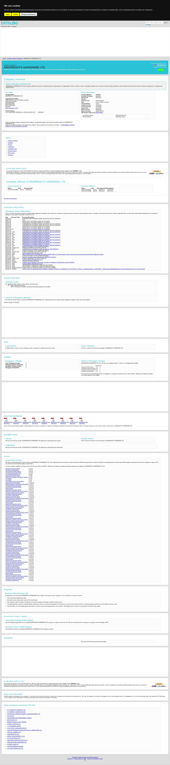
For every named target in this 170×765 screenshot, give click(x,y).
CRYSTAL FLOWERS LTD (14, 732)
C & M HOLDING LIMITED (14, 726)
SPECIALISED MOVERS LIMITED (13, 475)
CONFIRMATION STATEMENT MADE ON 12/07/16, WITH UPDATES (40, 249)
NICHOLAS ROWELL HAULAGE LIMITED (15, 492)
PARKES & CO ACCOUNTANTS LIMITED (16, 126)
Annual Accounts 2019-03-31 (55, 422)
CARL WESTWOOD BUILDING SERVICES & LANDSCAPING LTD (24, 730)
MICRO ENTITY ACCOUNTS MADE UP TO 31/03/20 (36, 236)
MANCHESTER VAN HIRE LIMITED (13, 489)
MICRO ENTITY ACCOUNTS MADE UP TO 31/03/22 (36, 229)
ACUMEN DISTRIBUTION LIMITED (13, 485)
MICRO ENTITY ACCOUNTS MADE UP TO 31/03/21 (36, 233)
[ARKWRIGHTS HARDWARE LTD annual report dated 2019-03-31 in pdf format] (55, 419)
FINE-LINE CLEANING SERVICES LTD (17, 740)
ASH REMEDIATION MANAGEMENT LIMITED (19, 718)
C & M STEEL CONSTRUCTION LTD (16, 728)
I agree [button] (8, 14)
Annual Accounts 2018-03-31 (46, 422)
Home (4, 58)
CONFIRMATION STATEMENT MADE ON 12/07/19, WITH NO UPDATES (41, 240)
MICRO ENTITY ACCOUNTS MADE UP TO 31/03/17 (36, 244)
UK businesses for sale (80, 758)
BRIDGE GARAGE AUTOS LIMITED (16, 722)
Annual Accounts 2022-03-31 (83, 422)
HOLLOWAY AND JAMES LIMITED (13, 471)
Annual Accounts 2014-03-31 (8, 422)
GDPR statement (93, 757)
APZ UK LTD (10, 716)
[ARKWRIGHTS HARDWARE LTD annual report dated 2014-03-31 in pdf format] (8, 419)
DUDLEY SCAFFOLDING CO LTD (16, 736)
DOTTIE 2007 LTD (12, 720)
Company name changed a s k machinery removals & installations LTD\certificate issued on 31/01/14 (48, 262)
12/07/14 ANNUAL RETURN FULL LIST (32, 259)
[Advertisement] (55, 42)
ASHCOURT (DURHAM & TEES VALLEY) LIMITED (17, 477)
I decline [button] (15, 14)
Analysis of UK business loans (95, 758)
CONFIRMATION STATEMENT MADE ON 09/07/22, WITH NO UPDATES (41, 232)
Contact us (70, 758)
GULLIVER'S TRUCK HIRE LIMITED (13, 473)
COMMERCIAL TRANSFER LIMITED (14, 494)
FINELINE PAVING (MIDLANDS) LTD (16, 742)
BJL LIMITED (8, 480)
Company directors (13, 140)
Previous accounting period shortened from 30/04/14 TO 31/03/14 (39, 257)
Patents (10, 144)
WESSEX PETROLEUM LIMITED (13, 468)
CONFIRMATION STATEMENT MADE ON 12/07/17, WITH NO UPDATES (41, 245)
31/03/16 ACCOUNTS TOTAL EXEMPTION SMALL (35, 246)
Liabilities (10, 142)
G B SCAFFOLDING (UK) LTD (15, 748)
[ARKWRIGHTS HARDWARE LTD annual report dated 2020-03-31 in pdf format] (64, 419)
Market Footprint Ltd (83, 757)
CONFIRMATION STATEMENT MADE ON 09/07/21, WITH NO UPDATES (41, 234)
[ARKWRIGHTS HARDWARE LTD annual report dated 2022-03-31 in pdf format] (83, 419)
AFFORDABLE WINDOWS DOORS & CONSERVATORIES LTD (23, 714)
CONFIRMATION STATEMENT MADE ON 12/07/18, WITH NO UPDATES (41, 242)
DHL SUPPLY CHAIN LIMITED (12, 470)
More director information (10, 198)
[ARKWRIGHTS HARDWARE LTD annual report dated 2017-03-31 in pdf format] (36, 419)
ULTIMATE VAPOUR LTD (13, 724)
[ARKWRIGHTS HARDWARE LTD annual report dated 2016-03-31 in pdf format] (27, 419)
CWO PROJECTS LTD (13, 734)
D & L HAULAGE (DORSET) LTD (13, 474)
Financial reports (12, 151)
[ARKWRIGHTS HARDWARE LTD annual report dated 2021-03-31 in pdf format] (74, 419)
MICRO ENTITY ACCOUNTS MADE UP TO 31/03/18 (36, 241)
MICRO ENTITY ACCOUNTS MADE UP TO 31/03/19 (36, 238)
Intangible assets (12, 149)
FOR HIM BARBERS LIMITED (15, 746)
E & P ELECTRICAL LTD (13, 738)
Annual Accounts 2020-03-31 (64, 422)
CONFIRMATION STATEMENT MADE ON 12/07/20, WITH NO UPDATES (41, 237)
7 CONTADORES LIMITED (67, 125)
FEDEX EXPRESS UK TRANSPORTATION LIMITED (17, 484)
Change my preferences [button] (28, 14)
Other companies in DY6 (11, 108)
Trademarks (11, 147)
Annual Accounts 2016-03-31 (27, 422)
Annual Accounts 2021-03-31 (74, 422)
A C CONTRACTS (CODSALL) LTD (16, 710)
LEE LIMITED (8, 478)
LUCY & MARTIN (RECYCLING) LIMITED (15, 481)
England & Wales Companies (14, 58)
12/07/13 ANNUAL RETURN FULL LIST (32, 263)
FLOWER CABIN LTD (12, 744)
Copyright (74, 757)
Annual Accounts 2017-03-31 (36, 422)
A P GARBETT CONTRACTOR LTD (16, 712)
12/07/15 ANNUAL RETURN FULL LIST (32, 253)
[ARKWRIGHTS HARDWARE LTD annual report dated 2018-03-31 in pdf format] (46, 419)
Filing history (11, 153)
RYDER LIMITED (9, 488)
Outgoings (10, 155)
